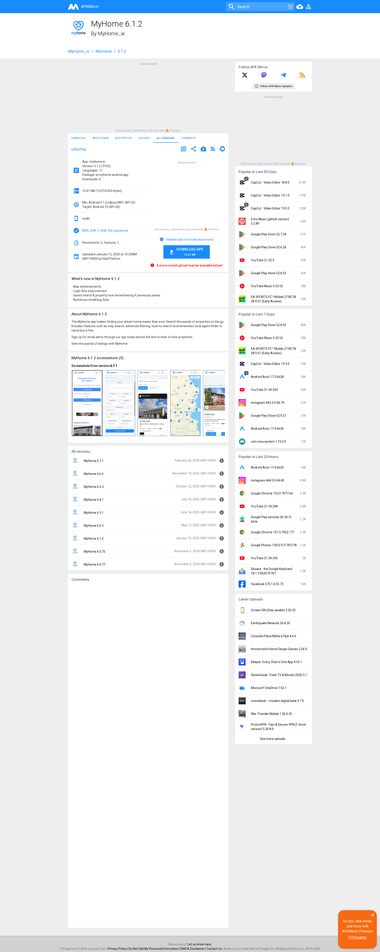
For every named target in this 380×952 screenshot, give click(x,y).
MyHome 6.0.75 (94, 551)
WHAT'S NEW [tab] (100, 138)
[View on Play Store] (203, 149)
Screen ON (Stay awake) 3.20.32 (273, 610)
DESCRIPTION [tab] (123, 138)
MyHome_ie (111, 34)
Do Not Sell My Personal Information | (155, 948)
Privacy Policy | (118, 948)
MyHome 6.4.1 (94, 499)
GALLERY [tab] (144, 138)
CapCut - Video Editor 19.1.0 (270, 195)
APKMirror (90, 6)
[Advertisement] (148, 97)
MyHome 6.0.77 (94, 564)
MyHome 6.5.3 (94, 487)
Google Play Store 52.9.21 (268, 415)
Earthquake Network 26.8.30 (270, 623)
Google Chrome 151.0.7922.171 (272, 532)
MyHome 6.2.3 (94, 525)
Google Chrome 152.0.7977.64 (272, 493)
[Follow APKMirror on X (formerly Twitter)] (244, 76)
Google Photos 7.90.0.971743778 (274, 545)
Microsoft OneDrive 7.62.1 (269, 688)
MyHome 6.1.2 (94, 538)
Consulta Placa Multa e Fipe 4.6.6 (273, 636)
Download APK (190, 251)
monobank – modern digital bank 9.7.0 (277, 701)
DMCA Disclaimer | (193, 948)
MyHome (104, 51)
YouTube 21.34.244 (264, 506)
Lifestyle (78, 149)
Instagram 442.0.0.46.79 (267, 402)
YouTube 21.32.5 (262, 260)
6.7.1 (113, 366)
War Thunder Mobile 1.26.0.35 (271, 714)
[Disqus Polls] (148, 641)
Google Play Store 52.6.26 (268, 247)
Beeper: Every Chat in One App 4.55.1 (276, 662)
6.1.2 (122, 51)
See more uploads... (273, 739)
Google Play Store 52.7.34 (268, 234)
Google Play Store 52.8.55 (268, 273)
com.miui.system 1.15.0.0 (268, 441)
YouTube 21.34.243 (264, 389)
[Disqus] (148, 755)
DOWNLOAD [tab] (78, 138)
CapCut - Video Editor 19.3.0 (270, 364)
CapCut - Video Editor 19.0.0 (270, 208)
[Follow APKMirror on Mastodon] (264, 76)
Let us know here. (200, 944)
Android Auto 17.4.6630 (267, 428)
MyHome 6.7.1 (94, 461)
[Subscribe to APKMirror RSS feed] (302, 76)
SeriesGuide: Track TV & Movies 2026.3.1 (279, 675)
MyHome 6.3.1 (94, 512)
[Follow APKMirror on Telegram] (283, 76)
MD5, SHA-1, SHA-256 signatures (105, 230)
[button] (183, 149)
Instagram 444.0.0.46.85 (267, 480)
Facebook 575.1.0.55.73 (267, 584)
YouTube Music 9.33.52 (267, 286)
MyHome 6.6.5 (94, 474)
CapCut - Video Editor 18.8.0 (270, 182)
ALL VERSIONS (165, 138)
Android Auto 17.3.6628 (267, 377)
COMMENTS (188, 138)
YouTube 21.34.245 (264, 558)
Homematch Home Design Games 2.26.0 (279, 649)
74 (100, 170)
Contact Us (214, 948)
